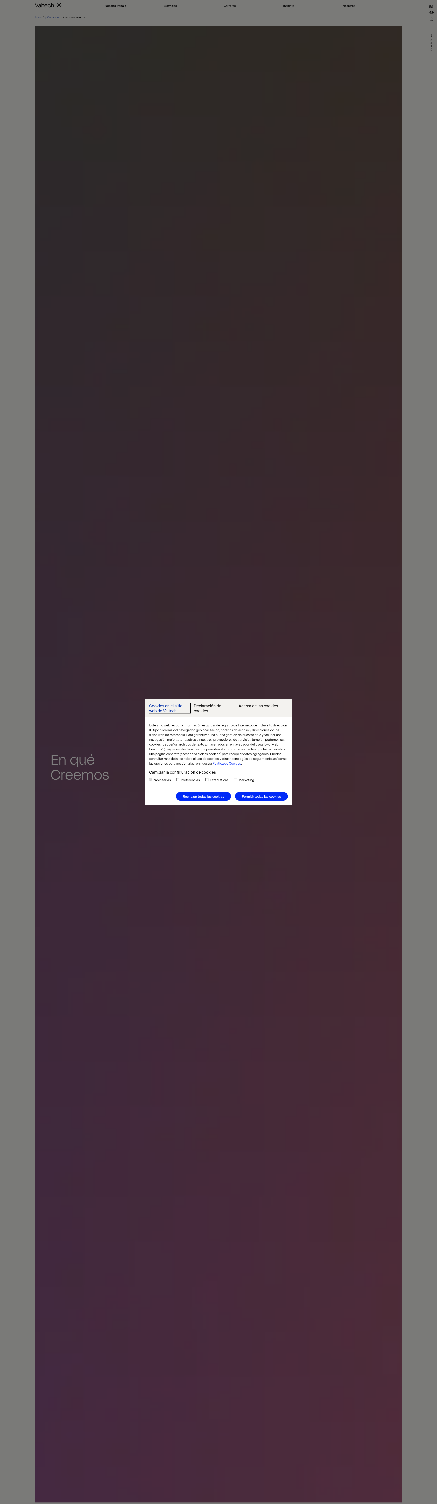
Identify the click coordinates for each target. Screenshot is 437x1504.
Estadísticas (219, 780)
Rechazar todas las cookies (203, 796)
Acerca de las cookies (258, 705)
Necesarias (162, 780)
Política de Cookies (227, 763)
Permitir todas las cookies (261, 796)
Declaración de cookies (207, 708)
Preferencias (190, 780)
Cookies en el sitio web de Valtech (165, 708)
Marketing (246, 780)
